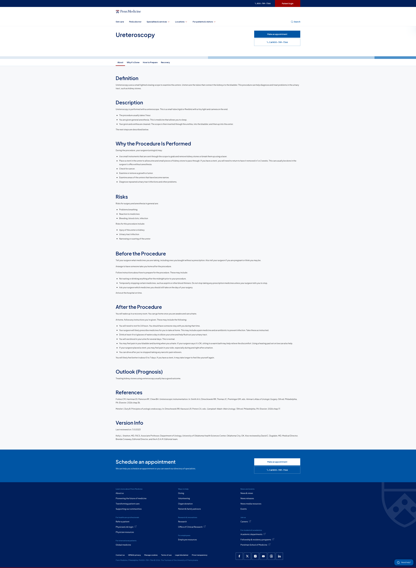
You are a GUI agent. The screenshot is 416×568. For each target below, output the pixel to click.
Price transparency (199, 555)
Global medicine (123, 544)
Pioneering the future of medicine (131, 498)
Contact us (120, 555)
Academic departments (251, 534)
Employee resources (187, 539)
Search (297, 21)
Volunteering (184, 498)
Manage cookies (151, 555)
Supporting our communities (129, 509)
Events (243, 509)
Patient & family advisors (189, 509)
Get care (120, 21)
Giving (181, 493)
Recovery (165, 62)
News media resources (250, 503)
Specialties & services (157, 21)
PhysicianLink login (124, 527)
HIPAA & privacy (134, 555)
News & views (246, 493)
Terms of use (166, 555)
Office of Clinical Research (190, 527)
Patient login (287, 3)
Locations (179, 21)
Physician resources (125, 532)
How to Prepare (150, 62)
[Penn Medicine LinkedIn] (279, 556)
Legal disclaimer (181, 555)
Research (182, 521)
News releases (247, 498)
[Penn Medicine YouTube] (263, 556)
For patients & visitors (203, 21)
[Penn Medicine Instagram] (255, 556)
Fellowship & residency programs (255, 539)
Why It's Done (133, 62)
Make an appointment (277, 34)
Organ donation (185, 503)
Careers (244, 521)
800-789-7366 (264, 3)
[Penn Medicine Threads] (271, 556)
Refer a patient (122, 521)
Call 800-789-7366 (278, 42)
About (120, 62)
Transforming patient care (128, 503)
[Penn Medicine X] (247, 556)
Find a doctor (135, 21)
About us (120, 493)
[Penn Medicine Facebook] (239, 556)
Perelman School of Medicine (253, 544)
